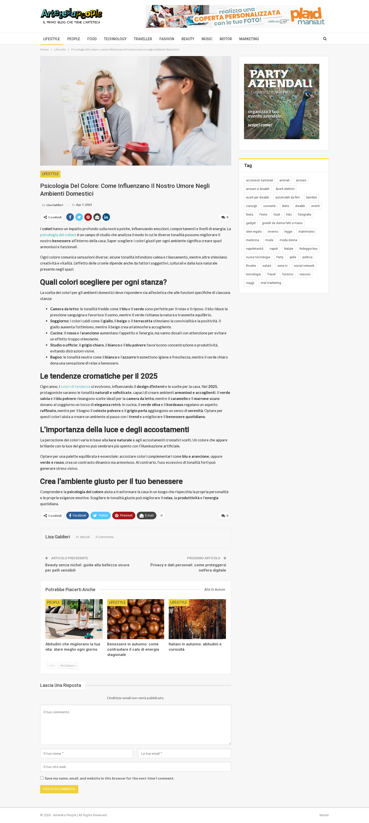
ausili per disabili (257, 197)
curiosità (269, 206)
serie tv (282, 266)
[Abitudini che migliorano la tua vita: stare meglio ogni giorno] (74, 619)
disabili (300, 206)
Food (92, 39)
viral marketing (271, 283)
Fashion (166, 39)
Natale (288, 248)
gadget (251, 223)
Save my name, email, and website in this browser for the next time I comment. (109, 778)
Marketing (249, 39)
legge (288, 231)
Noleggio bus (308, 248)
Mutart (324, 815)
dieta (285, 206)
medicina (252, 240)
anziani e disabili (257, 189)
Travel (271, 274)
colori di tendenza (75, 386)
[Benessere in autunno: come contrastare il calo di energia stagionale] (135, 619)
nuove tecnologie (258, 257)
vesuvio (304, 274)
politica (307, 257)
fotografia (304, 214)
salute (266, 266)
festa (249, 214)
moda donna (288, 240)
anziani (301, 180)
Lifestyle (51, 39)
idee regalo (254, 231)
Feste (263, 214)
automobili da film (287, 197)
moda (269, 240)
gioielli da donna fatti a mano (282, 223)
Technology (115, 39)
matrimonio (306, 231)
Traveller (143, 39)
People (73, 39)
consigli (251, 206)
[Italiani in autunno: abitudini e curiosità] (197, 619)
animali (284, 180)
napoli (274, 248)
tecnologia (253, 274)
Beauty (187, 39)
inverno (273, 231)
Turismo (287, 274)
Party (279, 257)
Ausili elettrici (285, 189)
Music (207, 39)
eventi (315, 206)
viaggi (250, 283)
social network (304, 266)
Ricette (251, 266)
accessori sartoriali (259, 180)
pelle (293, 257)
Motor (226, 39)
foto (289, 214)
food (277, 214)
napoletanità (254, 248)
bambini (311, 197)
